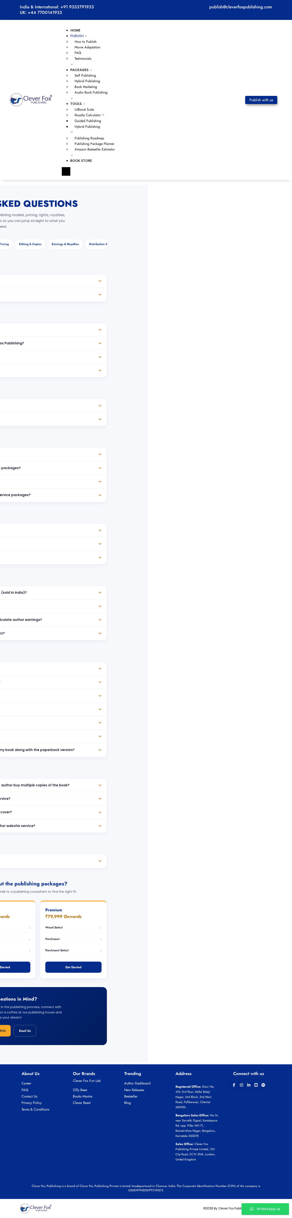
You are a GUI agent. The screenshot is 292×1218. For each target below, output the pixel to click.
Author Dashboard (137, 1083)
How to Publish (85, 41)
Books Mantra (82, 1096)
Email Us (25, 1031)
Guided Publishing (88, 120)
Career (26, 1083)
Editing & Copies (30, 244)
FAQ (78, 52)
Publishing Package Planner (94, 143)
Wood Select (73, 927)
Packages (79, 69)
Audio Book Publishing (91, 92)
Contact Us (29, 1096)
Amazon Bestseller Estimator (95, 149)
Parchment (73, 939)
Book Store (81, 160)
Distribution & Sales (102, 244)
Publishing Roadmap (89, 138)
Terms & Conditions (35, 1109)
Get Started (73, 967)
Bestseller (130, 1096)
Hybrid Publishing (87, 81)
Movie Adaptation (87, 47)
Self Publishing (85, 75)
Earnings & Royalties (65, 244)
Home (75, 30)
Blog (127, 1102)
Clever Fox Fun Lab (87, 1080)
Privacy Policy (32, 1102)
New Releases (134, 1089)
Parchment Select (73, 950)
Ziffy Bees (80, 1089)
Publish (77, 35)
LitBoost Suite (84, 109)
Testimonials (83, 58)
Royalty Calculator (88, 115)
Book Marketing (86, 86)
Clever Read (81, 1102)
